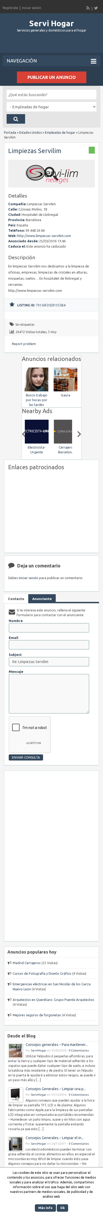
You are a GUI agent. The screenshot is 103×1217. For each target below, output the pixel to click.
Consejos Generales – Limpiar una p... (56, 1089)
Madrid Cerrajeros (27, 963)
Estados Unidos (30, 132)
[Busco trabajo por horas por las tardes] (36, 390)
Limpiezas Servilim (34, 150)
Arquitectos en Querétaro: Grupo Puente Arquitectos (53, 999)
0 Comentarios (79, 1050)
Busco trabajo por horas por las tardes (36, 399)
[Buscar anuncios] (16, 119)
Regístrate (10, 8)
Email (13, 637)
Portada (10, 132)
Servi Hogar (51, 23)
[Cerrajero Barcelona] (65, 442)
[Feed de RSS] (88, 8)
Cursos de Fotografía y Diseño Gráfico (42, 973)
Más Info (45, 1208)
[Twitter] (96, 8)
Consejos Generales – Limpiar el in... (55, 1138)
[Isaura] (65, 390)
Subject (15, 654)
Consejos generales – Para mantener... (57, 1044)
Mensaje (16, 671)
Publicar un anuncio (51, 77)
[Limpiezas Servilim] (51, 185)
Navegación (22, 60)
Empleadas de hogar (60, 132)
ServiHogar (38, 1050)
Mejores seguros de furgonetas (37, 1015)
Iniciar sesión (31, 8)
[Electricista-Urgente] (36, 442)
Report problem (24, 344)
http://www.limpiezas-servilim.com (44, 236)
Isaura (65, 395)
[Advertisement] (53, 44)
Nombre (16, 621)
